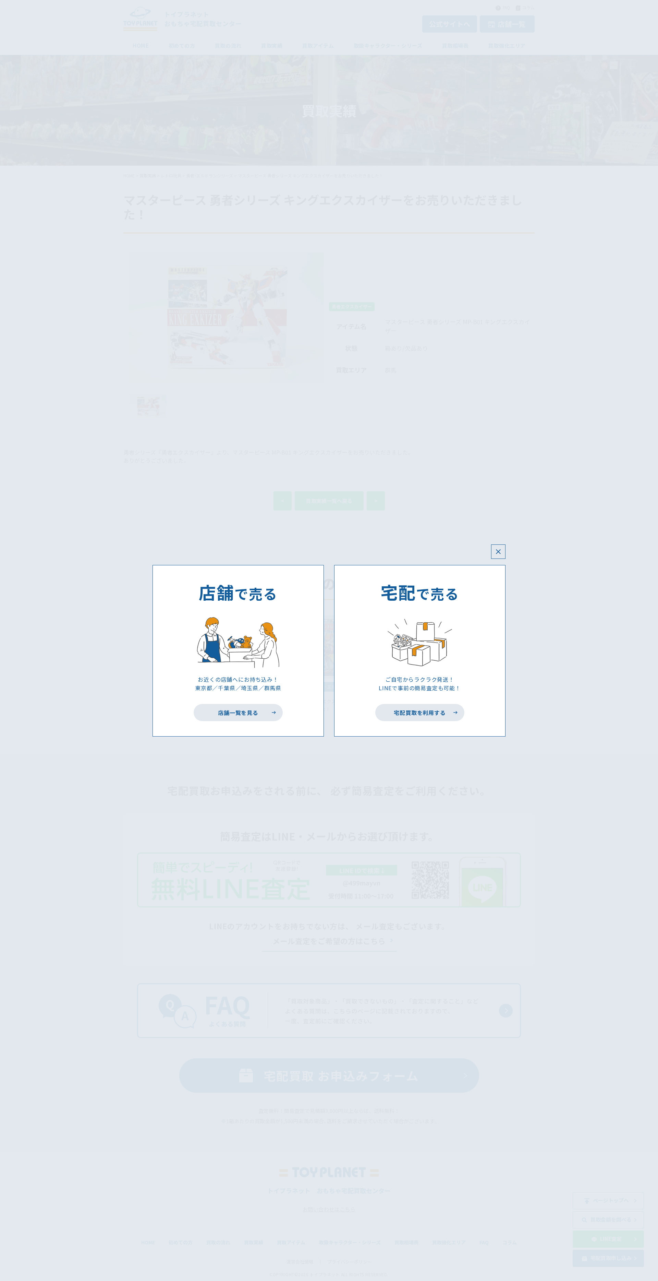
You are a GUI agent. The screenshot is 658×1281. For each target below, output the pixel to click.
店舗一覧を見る (238, 712)
